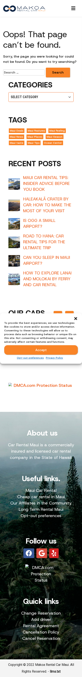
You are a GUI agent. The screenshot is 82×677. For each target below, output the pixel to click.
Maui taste (16, 143)
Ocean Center (53, 143)
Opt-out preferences (30, 358)
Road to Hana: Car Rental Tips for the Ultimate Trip (44, 241)
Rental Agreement (41, 625)
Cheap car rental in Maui (41, 496)
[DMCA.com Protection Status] (41, 385)
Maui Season (54, 136)
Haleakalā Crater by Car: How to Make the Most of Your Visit (47, 204)
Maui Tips (34, 143)
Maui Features (36, 130)
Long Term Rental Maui (41, 509)
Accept (41, 350)
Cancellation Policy (41, 632)
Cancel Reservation (41, 638)
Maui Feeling (57, 130)
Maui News (16, 136)
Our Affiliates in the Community (41, 503)
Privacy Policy (54, 358)
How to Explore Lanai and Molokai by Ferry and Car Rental (47, 278)
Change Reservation (41, 613)
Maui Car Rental (41, 490)
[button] (76, 318)
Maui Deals (16, 130)
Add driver (41, 619)
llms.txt (55, 671)
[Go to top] (75, 652)
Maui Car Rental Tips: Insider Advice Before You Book (46, 183)
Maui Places (35, 136)
